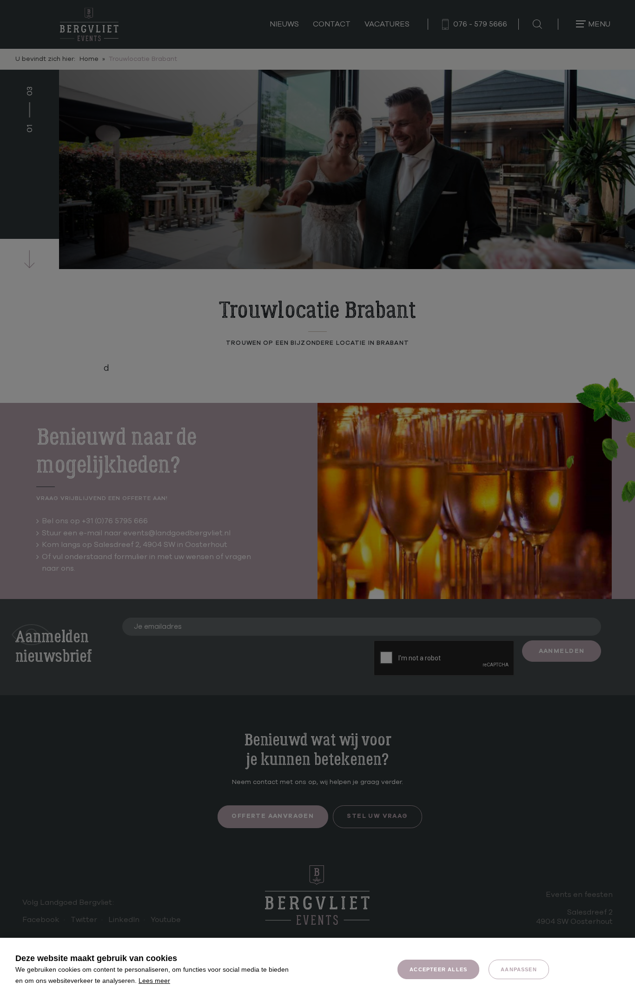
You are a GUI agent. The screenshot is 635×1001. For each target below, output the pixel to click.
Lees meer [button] (154, 980)
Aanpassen (519, 969)
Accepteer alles (438, 969)
